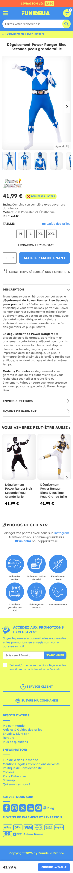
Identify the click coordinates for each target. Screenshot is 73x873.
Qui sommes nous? (16, 784)
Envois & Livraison (16, 734)
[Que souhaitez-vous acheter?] (5, 13)
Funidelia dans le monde (20, 760)
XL (40, 234)
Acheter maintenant (45, 258)
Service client (39, 686)
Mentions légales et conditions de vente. (31, 764)
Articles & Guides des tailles (22, 729)
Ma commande (14, 725)
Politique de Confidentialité (22, 768)
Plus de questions (15, 742)
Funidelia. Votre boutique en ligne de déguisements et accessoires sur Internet (36, 13)
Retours (8, 738)
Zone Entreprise (14, 776)
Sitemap (9, 780)
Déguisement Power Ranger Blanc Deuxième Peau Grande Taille (53, 491)
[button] (66, 107)
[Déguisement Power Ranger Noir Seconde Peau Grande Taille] (19, 457)
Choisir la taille (53, 866)
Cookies (8, 772)
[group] (9, 161)
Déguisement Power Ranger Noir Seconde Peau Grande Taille (18, 491)
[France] (6, 808)
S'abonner (55, 655)
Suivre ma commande (39, 700)
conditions (15, 669)
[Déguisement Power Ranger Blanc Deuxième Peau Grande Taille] (54, 457)
